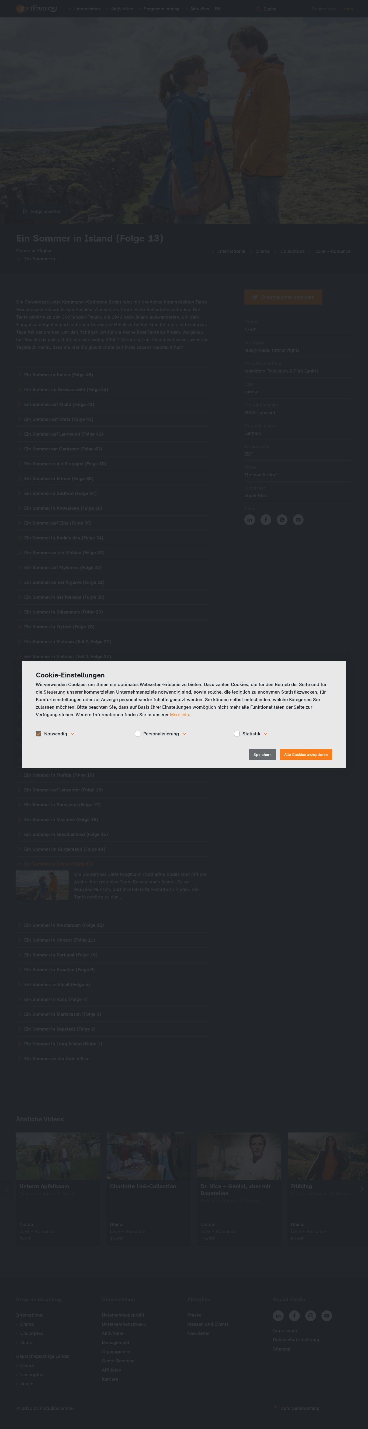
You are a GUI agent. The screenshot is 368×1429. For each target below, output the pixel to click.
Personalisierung (161, 733)
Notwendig (55, 733)
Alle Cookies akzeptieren (306, 754)
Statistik (251, 733)
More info (179, 714)
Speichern (263, 754)
